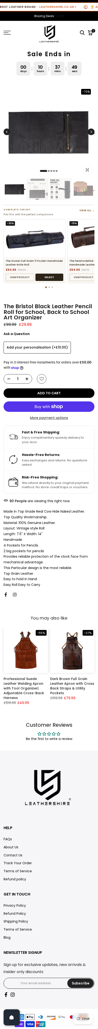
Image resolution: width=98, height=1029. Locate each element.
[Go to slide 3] (52, 287)
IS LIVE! (49, 16)
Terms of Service (18, 871)
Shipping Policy (16, 921)
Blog (7, 937)
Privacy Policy (15, 905)
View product (20, 277)
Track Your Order (18, 863)
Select (49, 277)
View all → (86, 210)
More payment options (49, 417)
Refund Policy (15, 913)
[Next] (91, 132)
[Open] (12, 1017)
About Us (11, 847)
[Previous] (7, 132)
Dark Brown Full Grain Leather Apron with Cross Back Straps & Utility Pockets (72, 685)
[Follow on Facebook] (6, 595)
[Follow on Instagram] (15, 595)
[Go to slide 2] (49, 287)
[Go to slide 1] (46, 287)
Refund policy (15, 879)
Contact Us (13, 855)
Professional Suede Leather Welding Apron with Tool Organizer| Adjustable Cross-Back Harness (24, 688)
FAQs (8, 839)
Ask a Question (17, 333)
